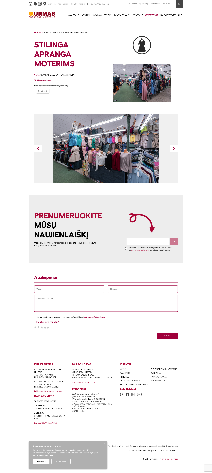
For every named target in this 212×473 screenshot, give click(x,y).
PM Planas (133, 4)
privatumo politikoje (140, 250)
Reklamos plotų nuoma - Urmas (48, 391)
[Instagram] (30, 3)
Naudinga (97, 15)
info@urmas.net (47, 377)
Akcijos (124, 369)
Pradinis (38, 32)
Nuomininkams (158, 381)
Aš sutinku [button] (41, 461)
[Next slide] (174, 148)
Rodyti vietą (43, 91)
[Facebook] (35, 3)
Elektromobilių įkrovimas (164, 369)
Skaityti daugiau (46, 455)
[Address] (44, 3)
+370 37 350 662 (101, 4)
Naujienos (125, 373)
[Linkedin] (40, 3)
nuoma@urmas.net (49, 387)
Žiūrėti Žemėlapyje (46, 401)
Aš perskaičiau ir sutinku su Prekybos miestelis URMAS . (71, 317)
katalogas (52, 32)
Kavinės (108, 15)
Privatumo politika (130, 381)
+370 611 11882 (45, 384)
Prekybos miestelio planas (134, 385)
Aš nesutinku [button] (61, 461)
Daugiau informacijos (45, 423)
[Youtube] (139, 393)
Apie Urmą (143, 4)
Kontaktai (166, 4)
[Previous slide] (38, 148)
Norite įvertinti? (46, 322)
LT (179, 15)
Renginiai (85, 15)
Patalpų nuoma (168, 15)
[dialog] (68, 455)
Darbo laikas (155, 4)
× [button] (104, 443)
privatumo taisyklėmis (94, 317)
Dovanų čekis (151, 15)
